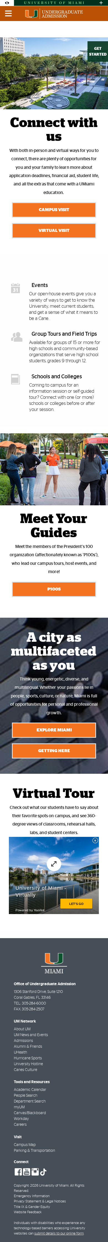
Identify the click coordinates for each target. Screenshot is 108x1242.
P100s (54, 589)
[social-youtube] (26, 1172)
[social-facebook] (18, 1172)
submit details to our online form (59, 1233)
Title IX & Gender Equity (32, 1207)
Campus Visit (54, 210)
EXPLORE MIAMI (54, 730)
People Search (25, 1096)
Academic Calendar (30, 1090)
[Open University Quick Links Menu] (101, 3)
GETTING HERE (54, 751)
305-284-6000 (34, 1003)
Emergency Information (32, 1196)
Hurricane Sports (28, 1058)
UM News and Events (31, 1035)
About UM (22, 1029)
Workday (21, 1119)
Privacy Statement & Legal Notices (40, 1201)
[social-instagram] (35, 1172)
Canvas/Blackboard (30, 1113)
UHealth (20, 1052)
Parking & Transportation (34, 1151)
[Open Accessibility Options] (7, 3)
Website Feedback (28, 1212)
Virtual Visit (54, 230)
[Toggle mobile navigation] (8, 13)
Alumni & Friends (28, 1047)
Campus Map (25, 1145)
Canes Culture (25, 1070)
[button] (96, 1226)
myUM (19, 1107)
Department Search (30, 1101)
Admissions (23, 1041)
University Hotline (28, 1064)
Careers (20, 1125)
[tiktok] (43, 1172)
